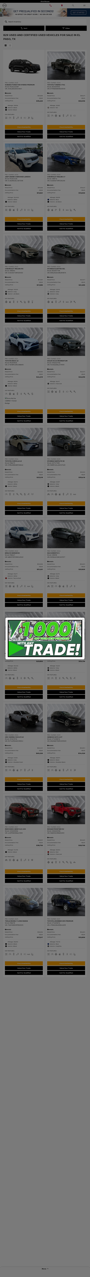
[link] (83, 619)
